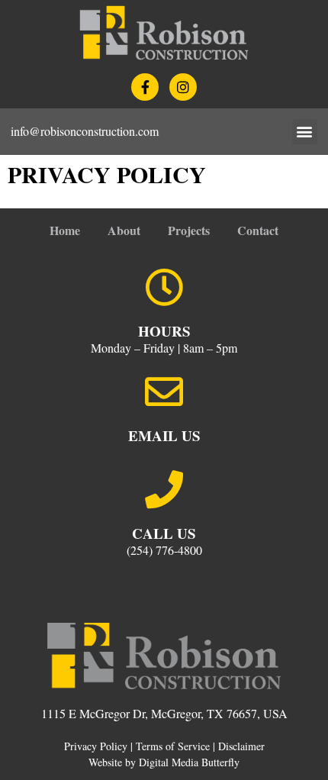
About (124, 230)
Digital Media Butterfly (189, 762)
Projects (189, 230)
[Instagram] (183, 87)
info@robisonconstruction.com (85, 131)
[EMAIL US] (164, 391)
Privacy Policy (95, 746)
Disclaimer (241, 746)
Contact (257, 230)
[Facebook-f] (145, 87)
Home (65, 230)
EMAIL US (164, 435)
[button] (304, 131)
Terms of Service (173, 746)
